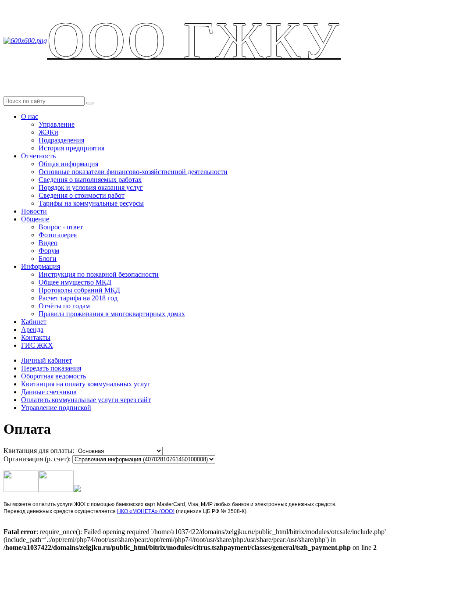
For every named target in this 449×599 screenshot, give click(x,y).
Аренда (32, 329)
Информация (40, 266)
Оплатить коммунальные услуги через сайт (86, 399)
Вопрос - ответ (61, 227)
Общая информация (68, 164)
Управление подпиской (56, 407)
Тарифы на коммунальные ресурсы (91, 203)
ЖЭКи (48, 132)
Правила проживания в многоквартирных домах (112, 313)
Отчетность (38, 156)
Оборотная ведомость (53, 376)
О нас (29, 116)
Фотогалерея (58, 235)
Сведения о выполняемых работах (90, 179)
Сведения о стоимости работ (82, 195)
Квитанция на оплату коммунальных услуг (85, 384)
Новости (34, 211)
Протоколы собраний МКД (79, 290)
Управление (57, 124)
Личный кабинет (46, 360)
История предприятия (71, 148)
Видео (48, 242)
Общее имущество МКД (75, 282)
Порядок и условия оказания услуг (91, 187)
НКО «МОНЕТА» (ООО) (146, 511)
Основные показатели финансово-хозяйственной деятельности (133, 171)
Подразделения (61, 140)
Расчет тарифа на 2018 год (78, 298)
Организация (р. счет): (37, 459)
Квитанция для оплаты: (39, 450)
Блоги (48, 258)
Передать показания (51, 368)
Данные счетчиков (49, 392)
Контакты (35, 337)
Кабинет (33, 321)
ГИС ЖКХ (37, 345)
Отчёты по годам (64, 306)
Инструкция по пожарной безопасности (99, 274)
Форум (49, 250)
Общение (35, 219)
